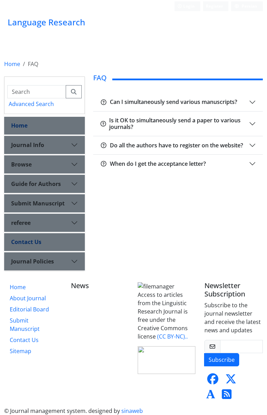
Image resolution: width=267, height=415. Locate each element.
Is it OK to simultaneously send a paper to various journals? (175, 123)
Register (214, 6)
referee (21, 223)
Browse (21, 164)
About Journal (28, 298)
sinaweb (132, 411)
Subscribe (222, 360)
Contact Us (26, 242)
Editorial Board (29, 309)
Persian (249, 6)
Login (188, 6)
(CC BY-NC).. (172, 336)
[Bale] (246, 381)
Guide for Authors (36, 184)
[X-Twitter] (230, 381)
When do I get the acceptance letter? (158, 164)
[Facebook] (212, 381)
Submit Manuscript (38, 203)
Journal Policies (32, 261)
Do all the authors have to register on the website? (176, 145)
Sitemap (20, 351)
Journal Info (27, 145)
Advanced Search (31, 104)
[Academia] (210, 396)
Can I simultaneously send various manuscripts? (173, 102)
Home (12, 64)
